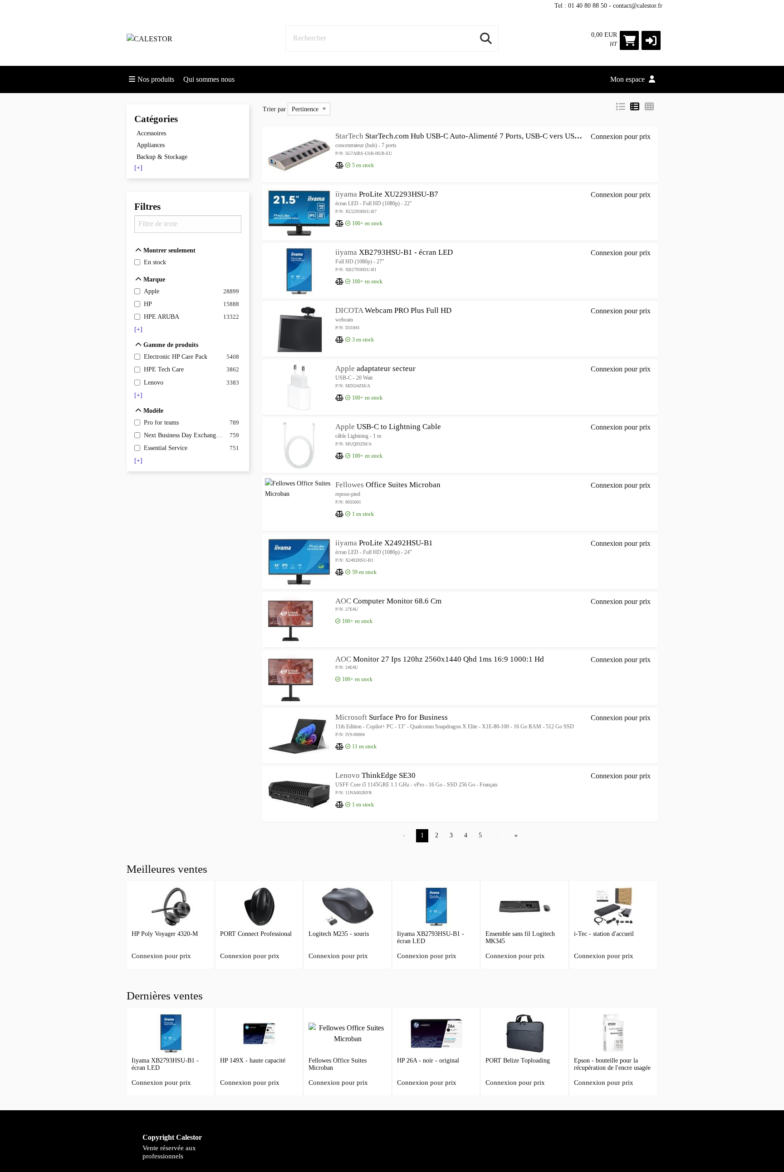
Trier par (274, 109)
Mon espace (628, 79)
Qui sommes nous (209, 79)
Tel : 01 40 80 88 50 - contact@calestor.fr (608, 5)
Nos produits (155, 79)
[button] (651, 40)
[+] (138, 168)
